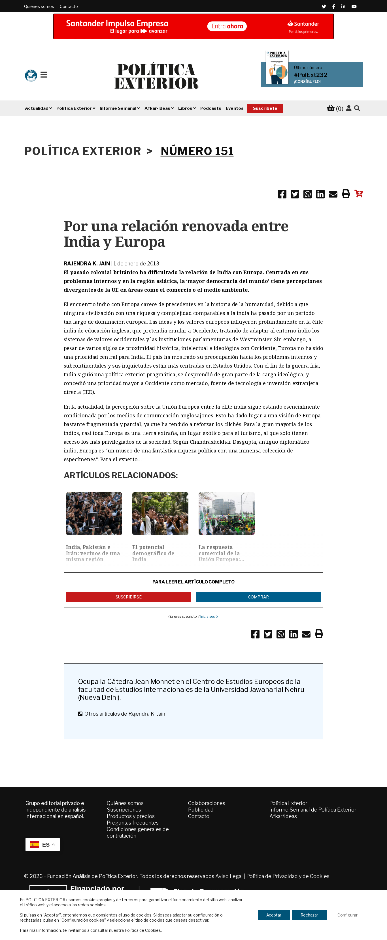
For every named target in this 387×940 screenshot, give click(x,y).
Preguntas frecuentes (133, 823)
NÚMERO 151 (197, 151)
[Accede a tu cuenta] (348, 108)
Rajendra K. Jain (87, 264)
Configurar (347, 915)
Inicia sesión (210, 616)
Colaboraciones (206, 803)
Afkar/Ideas (283, 816)
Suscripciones (124, 810)
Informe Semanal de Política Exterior (312, 810)
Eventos (235, 108)
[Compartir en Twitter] (295, 195)
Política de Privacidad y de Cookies (287, 876)
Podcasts (210, 108)
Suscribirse (129, 597)
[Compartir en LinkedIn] (320, 195)
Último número (308, 67)
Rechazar (309, 915)
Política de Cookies (143, 930)
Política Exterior (288, 803)
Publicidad (201, 810)
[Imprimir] (346, 194)
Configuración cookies (82, 920)
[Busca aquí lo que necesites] (357, 108)
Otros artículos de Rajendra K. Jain (123, 714)
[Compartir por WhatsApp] (307, 195)
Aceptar (273, 915)
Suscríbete (265, 108)
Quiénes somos (39, 6)
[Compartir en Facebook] (282, 195)
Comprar (258, 597)
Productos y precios (131, 816)
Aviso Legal (229, 876)
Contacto (69, 6)
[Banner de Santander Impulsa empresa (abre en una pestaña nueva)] (193, 26)
